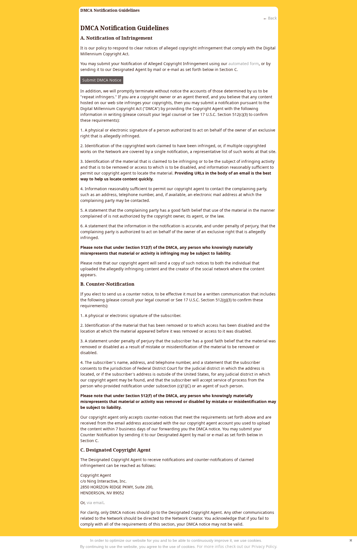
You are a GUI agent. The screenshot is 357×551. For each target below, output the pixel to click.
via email (95, 502)
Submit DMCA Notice (101, 80)
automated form (243, 63)
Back (272, 18)
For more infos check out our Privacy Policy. (237, 546)
